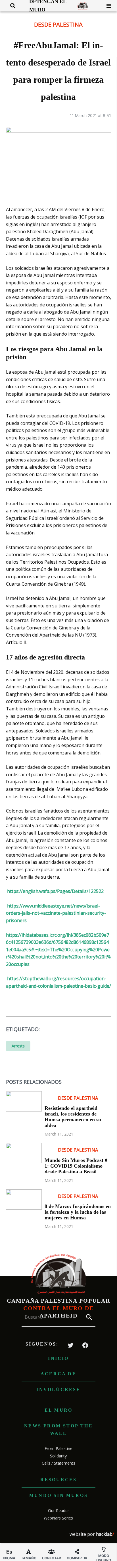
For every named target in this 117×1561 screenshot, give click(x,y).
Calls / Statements (58, 1463)
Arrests (18, 1046)
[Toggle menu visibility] (106, 5)
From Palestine (58, 1448)
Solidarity (58, 1456)
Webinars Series (58, 1518)
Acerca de (58, 1373)
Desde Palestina (58, 24)
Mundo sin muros (58, 1495)
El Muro (58, 1410)
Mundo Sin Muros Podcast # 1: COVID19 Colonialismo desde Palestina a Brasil (76, 1165)
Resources (58, 1479)
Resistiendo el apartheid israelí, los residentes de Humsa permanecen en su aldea (73, 1116)
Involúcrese (58, 1389)
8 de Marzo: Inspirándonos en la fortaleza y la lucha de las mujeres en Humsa (78, 1212)
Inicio (58, 1358)
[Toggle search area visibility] (10, 5)
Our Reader (58, 1510)
